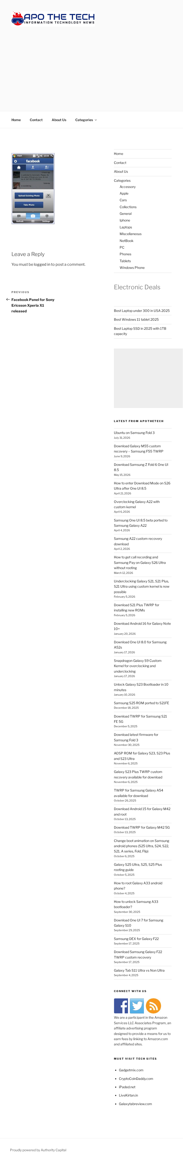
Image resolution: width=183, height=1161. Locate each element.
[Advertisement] (91, 64)
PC (122, 247)
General (126, 214)
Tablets (125, 261)
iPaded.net (127, 1087)
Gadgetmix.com (131, 1070)
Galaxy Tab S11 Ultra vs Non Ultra (139, 970)
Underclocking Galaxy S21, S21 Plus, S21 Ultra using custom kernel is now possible (141, 586)
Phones (125, 254)
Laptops (126, 227)
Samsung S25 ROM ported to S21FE (141, 703)
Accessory (128, 187)
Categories (84, 120)
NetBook (126, 241)
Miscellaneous (131, 234)
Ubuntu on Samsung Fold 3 (134, 433)
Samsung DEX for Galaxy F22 (136, 939)
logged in (42, 264)
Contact (36, 120)
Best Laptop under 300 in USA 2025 (142, 311)
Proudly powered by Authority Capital (38, 1150)
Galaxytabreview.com (135, 1104)
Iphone (125, 220)
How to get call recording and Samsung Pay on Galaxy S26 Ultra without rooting (140, 562)
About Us (59, 120)
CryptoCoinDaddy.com (136, 1079)
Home (16, 120)
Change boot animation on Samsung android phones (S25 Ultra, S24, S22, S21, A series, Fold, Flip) (141, 846)
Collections (128, 207)
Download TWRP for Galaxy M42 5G (142, 827)
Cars (123, 200)
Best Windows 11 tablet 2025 (136, 319)
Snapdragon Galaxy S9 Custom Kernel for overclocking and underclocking (138, 666)
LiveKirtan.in (128, 1095)
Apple (124, 193)
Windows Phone (132, 268)
